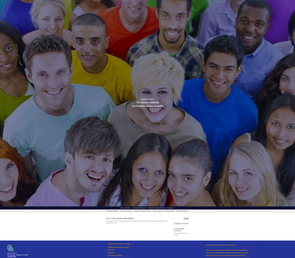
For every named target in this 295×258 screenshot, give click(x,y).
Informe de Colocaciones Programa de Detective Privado (226, 255)
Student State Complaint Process (157, 208)
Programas (170, 208)
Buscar (186, 218)
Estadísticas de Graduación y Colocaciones (221, 245)
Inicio (122, 208)
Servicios (110, 250)
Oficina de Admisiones (126, 211)
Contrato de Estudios (114, 255)
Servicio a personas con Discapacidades (164, 211)
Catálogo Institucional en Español (118, 244)
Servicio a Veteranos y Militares (142, 211)
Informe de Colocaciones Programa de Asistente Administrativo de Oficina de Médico (234, 247)
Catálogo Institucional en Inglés (118, 247)
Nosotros (127, 208)
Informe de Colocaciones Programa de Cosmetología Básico (227, 250)
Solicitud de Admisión (182, 211)
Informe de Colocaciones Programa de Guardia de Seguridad (227, 253)
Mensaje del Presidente (139, 208)
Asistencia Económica (113, 211)
